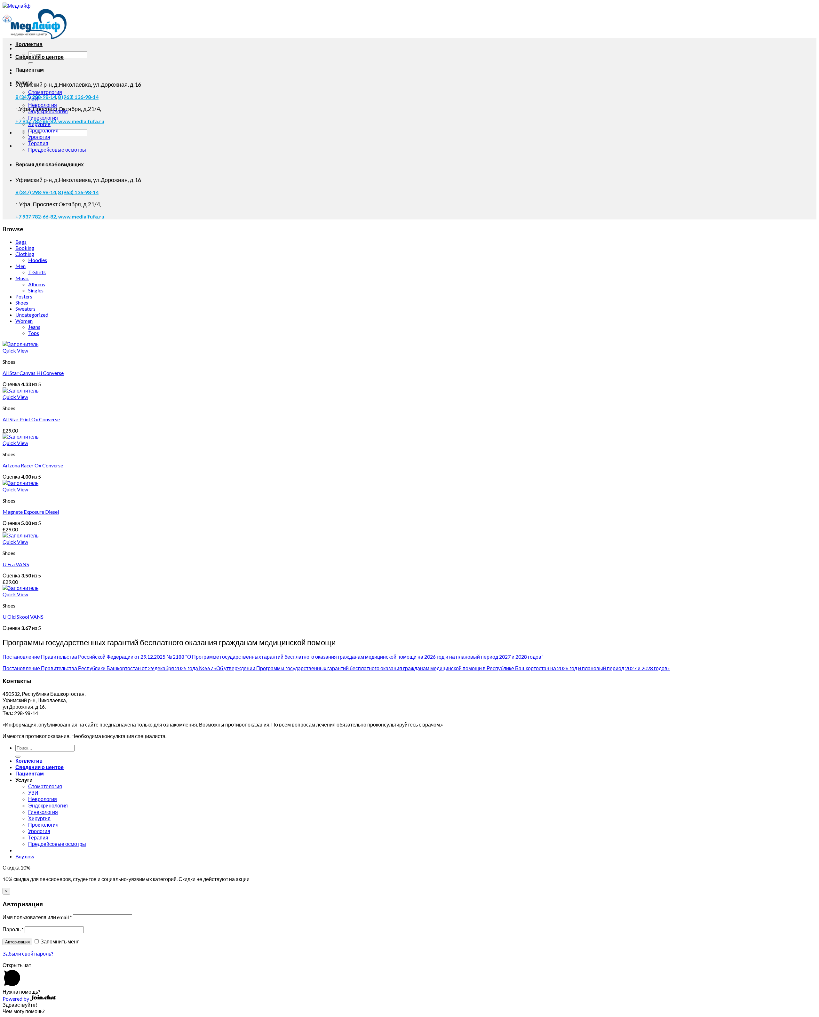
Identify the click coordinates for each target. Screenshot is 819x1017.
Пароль (13, 929)
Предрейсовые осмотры (57, 150)
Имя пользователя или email (37, 917)
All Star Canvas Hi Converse (33, 373)
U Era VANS (16, 564)
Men (20, 266)
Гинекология (43, 118)
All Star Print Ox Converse (31, 419)
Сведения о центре (39, 57)
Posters (23, 296)
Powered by (16, 999)
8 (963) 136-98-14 (78, 97)
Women (24, 321)
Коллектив (29, 44)
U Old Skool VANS (23, 617)
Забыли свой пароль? (28, 953)
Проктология (43, 130)
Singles (36, 290)
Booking (24, 248)
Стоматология (45, 92)
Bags (21, 242)
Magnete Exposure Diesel (31, 512)
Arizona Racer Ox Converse (33, 465)
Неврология (42, 105)
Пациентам (29, 70)
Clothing (24, 254)
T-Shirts (37, 272)
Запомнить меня (60, 941)
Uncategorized (31, 315)
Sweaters (25, 309)
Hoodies (37, 260)
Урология (39, 137)
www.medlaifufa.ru (81, 121)
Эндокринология (48, 111)
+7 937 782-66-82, (36, 216)
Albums (36, 284)
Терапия (38, 143)
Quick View (15, 350)
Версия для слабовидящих (49, 164)
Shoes (21, 302)
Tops (33, 333)
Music (22, 278)
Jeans (34, 327)
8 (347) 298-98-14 (35, 192)
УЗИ (33, 98)
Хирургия (39, 124)
